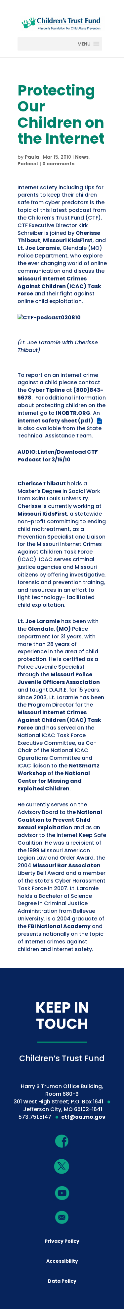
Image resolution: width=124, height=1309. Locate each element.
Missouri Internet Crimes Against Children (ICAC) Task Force (59, 286)
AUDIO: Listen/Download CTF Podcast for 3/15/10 (58, 455)
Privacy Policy (62, 1241)
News (82, 157)
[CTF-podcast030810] (49, 317)
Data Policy (62, 1281)
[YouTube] (62, 1193)
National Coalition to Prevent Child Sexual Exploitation (60, 819)
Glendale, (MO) (49, 629)
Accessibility (62, 1261)
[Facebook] (62, 1141)
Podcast (28, 163)
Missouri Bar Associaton (66, 865)
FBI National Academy (59, 926)
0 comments (58, 163)
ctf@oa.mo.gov (83, 1117)
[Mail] (62, 1217)
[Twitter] (61, 1167)
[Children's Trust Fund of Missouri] (62, 22)
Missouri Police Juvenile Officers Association (59, 678)
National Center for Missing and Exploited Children (54, 780)
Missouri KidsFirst (68, 240)
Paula (32, 157)
